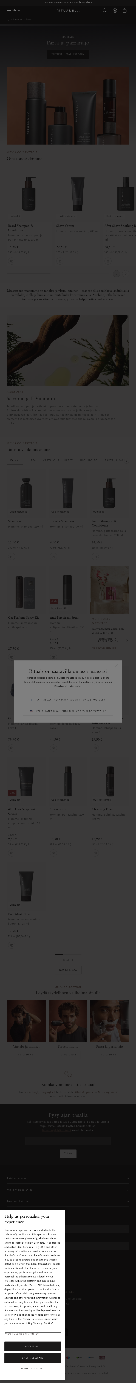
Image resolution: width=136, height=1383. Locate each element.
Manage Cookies (32, 1369)
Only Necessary (33, 1358)
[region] (32, 1295)
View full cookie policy (22, 1334)
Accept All (32, 1346)
